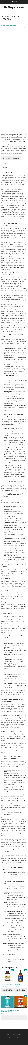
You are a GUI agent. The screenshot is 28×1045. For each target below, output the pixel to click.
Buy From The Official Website (7, 990)
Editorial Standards (9, 1037)
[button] (24, 27)
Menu (15, 1)
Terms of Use (22, 1037)
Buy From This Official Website (11, 158)
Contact (22, 1039)
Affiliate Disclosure (16, 1039)
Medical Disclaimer (8, 1039)
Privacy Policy (16, 1037)
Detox (7, 163)
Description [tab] (5, 167)
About (4, 1037)
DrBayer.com (14, 7)
